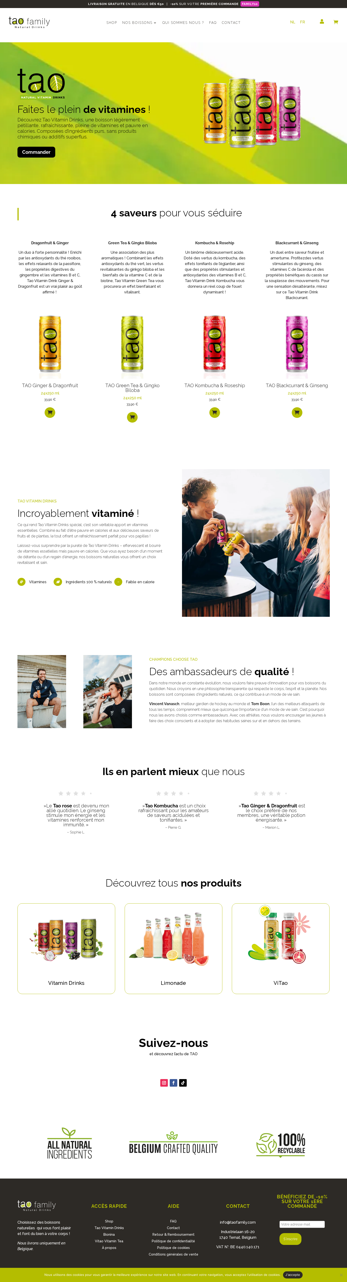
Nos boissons (137, 23)
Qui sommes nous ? (183, 23)
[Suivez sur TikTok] (183, 1083)
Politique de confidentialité (173, 1241)
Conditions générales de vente (173, 1254)
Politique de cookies (173, 1248)
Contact (231, 23)
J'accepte (292, 1275)
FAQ (213, 23)
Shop (111, 23)
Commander (36, 152)
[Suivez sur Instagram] (164, 1083)
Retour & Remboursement (173, 1234)
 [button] (50, 412)
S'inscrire (290, 1239)
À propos (109, 1248)
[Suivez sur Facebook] (173, 1083)
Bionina (109, 1234)
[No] (341, 1275)
